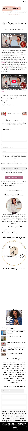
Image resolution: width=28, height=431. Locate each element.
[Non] (26, 426)
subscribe (10, 172)
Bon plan (19, 362)
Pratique (10, 374)
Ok (10, 428)
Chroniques (16, 364)
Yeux (17, 382)
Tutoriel (4, 380)
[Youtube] (12, 232)
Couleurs (5, 366)
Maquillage (22, 370)
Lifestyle (23, 366)
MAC (13, 368)
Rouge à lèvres (22, 374)
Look (3, 368)
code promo (23, 364)
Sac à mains (9, 376)
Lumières (8, 368)
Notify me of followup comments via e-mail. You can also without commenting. (14, 171)
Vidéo (13, 380)
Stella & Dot (17, 378)
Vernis (9, 380)
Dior (15, 366)
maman (11, 370)
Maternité (5, 372)
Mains (25, 368)
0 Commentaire (13, 29)
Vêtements (12, 382)
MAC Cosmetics (19, 368)
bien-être (9, 362)
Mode (10, 372)
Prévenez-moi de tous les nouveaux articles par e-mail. (14, 163)
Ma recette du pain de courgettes (14, 336)
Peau (24, 372)
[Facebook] (2, 232)
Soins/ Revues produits (9, 378)
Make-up (6, 370)
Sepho (15, 376)
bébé (24, 362)
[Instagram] (9, 232)
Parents (14, 372)
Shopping (20, 376)
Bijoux (14, 362)
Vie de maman (19, 380)
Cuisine (10, 366)
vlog (24, 380)
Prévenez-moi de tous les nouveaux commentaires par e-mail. (14, 157)
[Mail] (15, 232)
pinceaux (5, 374)
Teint (23, 378)
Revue (15, 374)
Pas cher (19, 372)
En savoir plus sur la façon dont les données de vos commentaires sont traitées (14, 183)
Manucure (16, 370)
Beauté (5, 362)
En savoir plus (15, 428)
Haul (18, 366)
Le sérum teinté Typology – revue (14, 353)
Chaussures (10, 364)
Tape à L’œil (10, 67)
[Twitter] (6, 232)
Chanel (4, 364)
